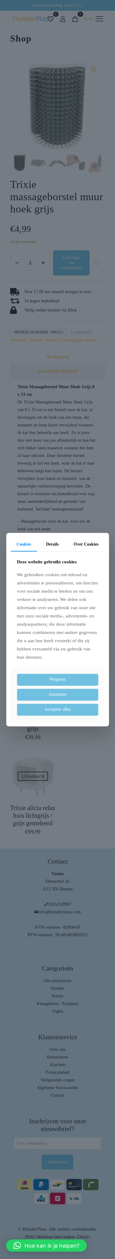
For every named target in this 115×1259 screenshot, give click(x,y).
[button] (46, 1245)
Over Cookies (86, 544)
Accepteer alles (57, 709)
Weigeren (57, 679)
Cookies (24, 544)
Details (52, 544)
